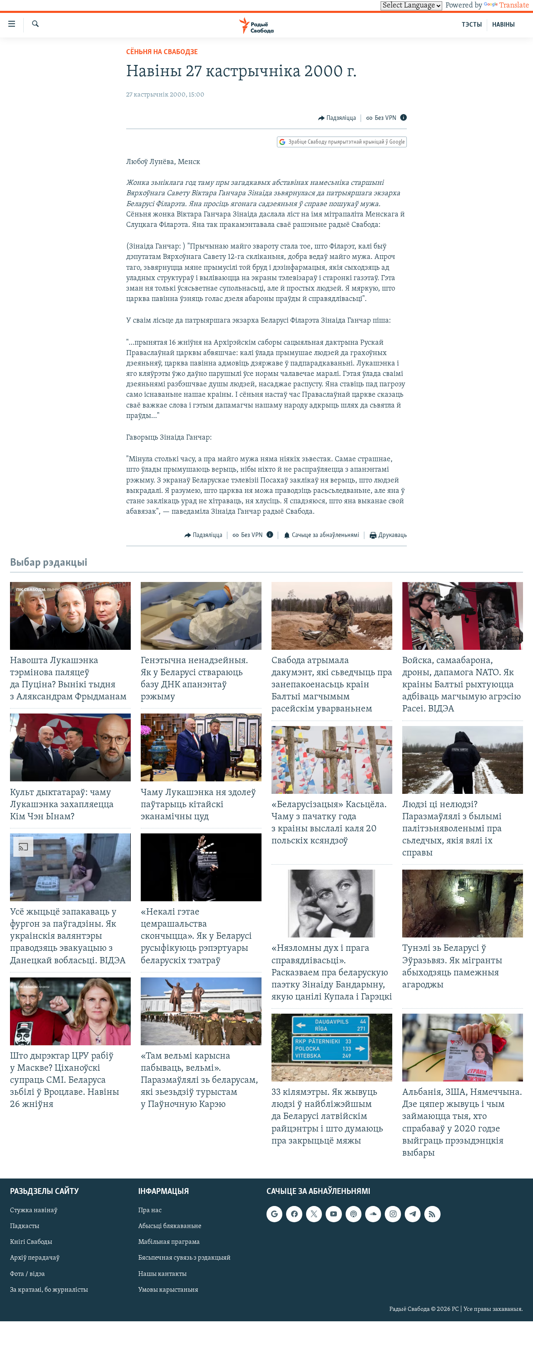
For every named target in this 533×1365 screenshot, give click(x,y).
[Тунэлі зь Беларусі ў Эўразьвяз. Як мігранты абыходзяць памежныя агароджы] (462, 903)
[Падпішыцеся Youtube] (333, 1214)
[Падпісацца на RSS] (432, 1214)
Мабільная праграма (169, 1242)
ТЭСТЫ (472, 25)
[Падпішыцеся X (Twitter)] (314, 1214)
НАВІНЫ (503, 25)
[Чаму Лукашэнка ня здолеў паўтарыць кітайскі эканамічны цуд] (201, 747)
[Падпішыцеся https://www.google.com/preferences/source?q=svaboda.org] (274, 1214)
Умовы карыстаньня (168, 1289)
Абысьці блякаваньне (170, 1226)
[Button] (337, 118)
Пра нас (150, 1210)
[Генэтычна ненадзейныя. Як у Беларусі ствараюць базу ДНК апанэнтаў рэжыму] (201, 616)
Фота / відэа (27, 1274)
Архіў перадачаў (35, 1258)
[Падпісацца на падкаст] (353, 1214)
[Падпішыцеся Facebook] (294, 1214)
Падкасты (24, 1226)
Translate (514, 6)
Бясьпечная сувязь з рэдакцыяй (184, 1258)
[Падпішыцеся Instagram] (393, 1214)
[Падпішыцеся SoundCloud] (373, 1214)
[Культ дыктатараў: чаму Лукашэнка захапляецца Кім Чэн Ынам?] (70, 747)
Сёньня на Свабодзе (162, 52)
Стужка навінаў (33, 1210)
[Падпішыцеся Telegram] (413, 1214)
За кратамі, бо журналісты (49, 1289)
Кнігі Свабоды (31, 1242)
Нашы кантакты (162, 1274)
